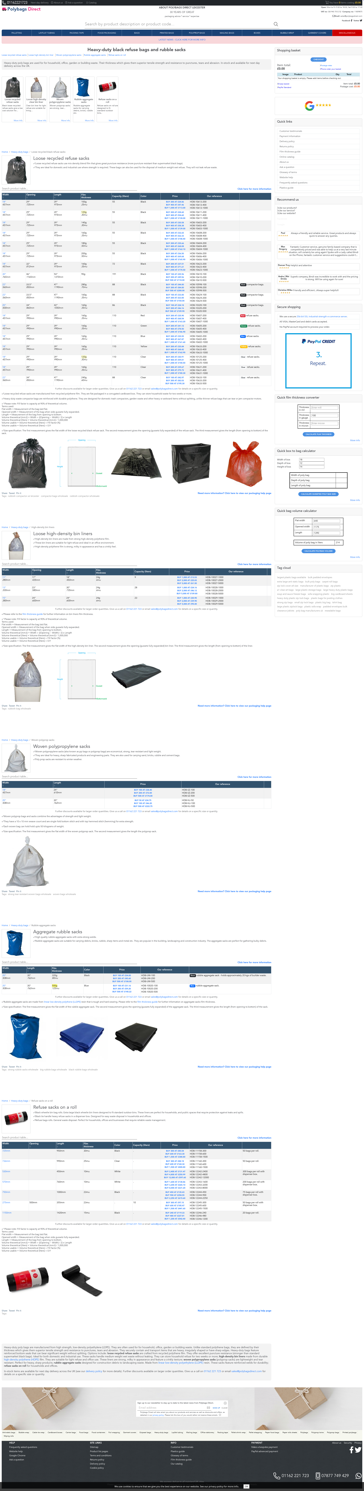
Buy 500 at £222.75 (143, 806)
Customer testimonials (291, 131)
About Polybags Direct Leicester (182, 7)
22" (4, 284)
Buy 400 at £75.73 (175, 370)
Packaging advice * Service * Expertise (182, 16)
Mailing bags (227, 33)
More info (355, 440)
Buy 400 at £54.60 (175, 215)
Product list (95, 1451)
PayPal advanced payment (264, 1451)
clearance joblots (285, 610)
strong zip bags (285, 602)
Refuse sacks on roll (117, 55)
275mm (6, 1202)
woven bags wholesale (64, 894)
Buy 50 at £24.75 (143, 800)
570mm (6, 1181)
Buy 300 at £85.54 (175, 1151)
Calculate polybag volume (319, 551)
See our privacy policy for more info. (219, 1486)
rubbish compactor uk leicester (23, 496)
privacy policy (158, 1415)
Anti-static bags (8, 1432)
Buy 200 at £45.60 (122, 979)
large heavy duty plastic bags (338, 589)
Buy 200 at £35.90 (175, 316)
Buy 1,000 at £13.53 (187, 577)
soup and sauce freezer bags (291, 593)
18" (4, 201)
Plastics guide (286, 187)
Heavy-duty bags (19, 151)
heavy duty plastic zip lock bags (293, 598)
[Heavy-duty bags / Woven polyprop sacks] (12, 769)
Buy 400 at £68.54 (175, 319)
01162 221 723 (134, 388)
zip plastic (336, 585)
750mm (6, 1192)
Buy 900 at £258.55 (175, 1195)
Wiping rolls (9, 1436)
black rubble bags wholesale (83, 1069)
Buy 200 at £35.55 (175, 336)
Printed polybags (349, 1432)
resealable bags (333, 610)
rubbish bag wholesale (19, 708)
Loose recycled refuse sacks (14, 55)
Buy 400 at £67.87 (175, 339)
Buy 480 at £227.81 (175, 1216)
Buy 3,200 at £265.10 (175, 1185)
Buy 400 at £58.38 (175, 226)
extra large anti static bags (290, 581)
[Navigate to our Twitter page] (358, 1451)
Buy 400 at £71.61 (175, 267)
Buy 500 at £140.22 (121, 992)
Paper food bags (272, 1432)
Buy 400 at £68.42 (175, 350)
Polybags (304, 1432)
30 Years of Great (182, 12)
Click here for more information (254, 189)
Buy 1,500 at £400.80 (175, 1167)
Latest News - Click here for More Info (182, 39)
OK (246, 1486)
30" (4, 274)
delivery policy (94, 1371)
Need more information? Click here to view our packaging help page (234, 493)
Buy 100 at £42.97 (175, 378)
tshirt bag (337, 602)
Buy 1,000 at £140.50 (175, 363)
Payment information (290, 136)
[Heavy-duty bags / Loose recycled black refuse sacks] (12, 181)
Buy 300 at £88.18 (175, 1161)
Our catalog (177, 1463)
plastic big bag (322, 602)
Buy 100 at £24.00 (122, 976)
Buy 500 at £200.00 (175, 291)
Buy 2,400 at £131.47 (175, 1172)
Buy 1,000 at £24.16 (187, 588)
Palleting (17, 33)
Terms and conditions (100, 1455)
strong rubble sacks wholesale (23, 1069)
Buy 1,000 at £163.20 (175, 322)
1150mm (7, 1212)
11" (4, 577)
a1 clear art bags (285, 589)
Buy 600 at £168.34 (175, 1164)
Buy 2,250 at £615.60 (175, 1198)
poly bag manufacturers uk (309, 610)
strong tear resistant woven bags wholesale (29, 894)
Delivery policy (287, 141)
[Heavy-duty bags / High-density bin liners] (12, 556)
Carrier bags (71, 1432)
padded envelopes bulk (335, 606)
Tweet (12, 493)
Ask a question (287, 167)
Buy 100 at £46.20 (143, 803)
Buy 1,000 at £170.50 (175, 270)
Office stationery (207, 1432)
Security (348, 1442)
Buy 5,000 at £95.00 (187, 604)
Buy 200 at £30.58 (175, 223)
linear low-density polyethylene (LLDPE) (180, 1362)
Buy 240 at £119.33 (175, 1213)
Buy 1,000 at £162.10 (175, 249)
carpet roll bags (330, 581)
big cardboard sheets (342, 593)
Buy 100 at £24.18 (175, 305)
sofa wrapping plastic (318, 593)
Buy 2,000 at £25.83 (187, 580)
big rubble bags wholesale (53, 1069)
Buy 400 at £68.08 (175, 246)
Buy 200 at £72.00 (143, 793)
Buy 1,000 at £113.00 (175, 208)
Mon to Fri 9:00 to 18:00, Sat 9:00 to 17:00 (344, 7)
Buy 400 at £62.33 (175, 236)
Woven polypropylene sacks (68, 55)
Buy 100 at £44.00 (175, 285)
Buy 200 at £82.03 (175, 381)
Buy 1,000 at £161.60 (175, 342)
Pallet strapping (255, 1432)
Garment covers (317, 33)
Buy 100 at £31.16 (122, 986)
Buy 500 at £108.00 (121, 982)
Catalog (93, 2)
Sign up (216, 1408)
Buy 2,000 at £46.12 (187, 591)
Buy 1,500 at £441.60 (175, 1209)
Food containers (98, 1432)
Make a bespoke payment (264, 1447)
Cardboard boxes (55, 1432)
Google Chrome (17, 1455)
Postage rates (326, 65)
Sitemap (94, 1447)
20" (4, 305)
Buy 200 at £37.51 (175, 264)
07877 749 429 (335, 1476)
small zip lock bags (304, 602)
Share (4, 493)
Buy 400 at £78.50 (175, 329)
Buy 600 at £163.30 (175, 1154)
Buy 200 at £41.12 (175, 326)
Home (5, 151)
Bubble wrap (287, 33)
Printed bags (167, 33)
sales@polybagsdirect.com (348, 16)
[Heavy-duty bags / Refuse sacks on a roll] (12, 1129)
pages (105, 1451)
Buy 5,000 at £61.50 (187, 583)
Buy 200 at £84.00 (175, 288)
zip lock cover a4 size (287, 585)
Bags (137, 33)
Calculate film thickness (318, 434)
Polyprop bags (197, 33)
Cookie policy (97, 1467)
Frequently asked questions (293, 182)
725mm (6, 1150)
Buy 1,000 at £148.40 (175, 239)
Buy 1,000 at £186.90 (175, 332)
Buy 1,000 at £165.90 (175, 260)
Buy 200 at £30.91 (175, 357)
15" (4, 597)
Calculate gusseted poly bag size (318, 494)
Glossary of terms (288, 172)
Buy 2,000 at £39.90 (187, 601)
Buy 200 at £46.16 (175, 308)
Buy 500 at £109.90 (175, 311)
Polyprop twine (317, 1432)
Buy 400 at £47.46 (175, 205)
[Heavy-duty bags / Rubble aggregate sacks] (12, 954)
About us (58, 2)
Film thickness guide (290, 151)
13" (4, 587)
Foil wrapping (114, 1432)
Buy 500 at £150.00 (175, 301)
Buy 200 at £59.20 (122, 989)
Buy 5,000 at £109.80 (187, 594)
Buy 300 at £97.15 (175, 1203)
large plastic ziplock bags (290, 606)
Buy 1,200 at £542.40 (175, 1219)
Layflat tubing (47, 33)
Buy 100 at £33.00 (175, 295)
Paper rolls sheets (290, 1432)
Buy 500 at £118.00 (175, 280)
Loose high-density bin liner (41, 55)
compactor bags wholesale (54, 496)
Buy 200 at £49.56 (175, 277)
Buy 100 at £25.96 (175, 274)
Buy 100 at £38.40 (143, 790)
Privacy (358, 1442)
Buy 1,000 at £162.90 (175, 353)
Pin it (18, 493)
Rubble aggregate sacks (95, 55)
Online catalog (287, 156)
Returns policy (287, 146)
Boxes (257, 33)
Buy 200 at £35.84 (175, 347)
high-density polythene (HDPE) (21, 1359)
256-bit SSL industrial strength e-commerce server (322, 316)
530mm (6, 1171)
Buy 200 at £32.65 (175, 233)
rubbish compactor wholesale (85, 496)
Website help (286, 177)
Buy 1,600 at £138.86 (175, 1182)
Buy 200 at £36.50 (175, 254)
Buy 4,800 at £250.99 (175, 1175)
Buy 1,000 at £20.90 (187, 598)
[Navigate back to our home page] (4, 9)
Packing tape (77, 33)
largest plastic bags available (291, 577)
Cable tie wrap (38, 1432)
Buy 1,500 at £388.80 (175, 1157)
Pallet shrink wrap (238, 1432)
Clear (224, 1408)
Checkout (319, 60)
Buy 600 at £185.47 (175, 1206)
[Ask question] (18, 181)
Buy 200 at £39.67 (175, 367)
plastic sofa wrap (312, 606)
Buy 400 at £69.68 (175, 257)
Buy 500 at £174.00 (143, 796)
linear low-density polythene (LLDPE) (62, 1001)
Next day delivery (40, 2)
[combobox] (182, 24)
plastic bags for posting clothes (326, 598)
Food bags (83, 1432)
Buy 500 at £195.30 (175, 384)
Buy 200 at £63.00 (175, 298)
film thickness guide (32, 614)
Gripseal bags (145, 1432)
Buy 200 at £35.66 (175, 243)
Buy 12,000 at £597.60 (175, 1178)
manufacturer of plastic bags (314, 585)
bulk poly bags (312, 581)
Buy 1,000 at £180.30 (175, 373)
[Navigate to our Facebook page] (351, 1451)
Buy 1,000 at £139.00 (175, 229)
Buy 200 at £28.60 (175, 212)
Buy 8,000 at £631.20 (175, 1188)
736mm (6, 1161)
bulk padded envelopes (320, 577)
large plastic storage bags (308, 589)
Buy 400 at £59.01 (175, 360)
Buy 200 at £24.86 (175, 202)
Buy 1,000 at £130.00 (175, 218)
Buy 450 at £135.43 (175, 1192)
